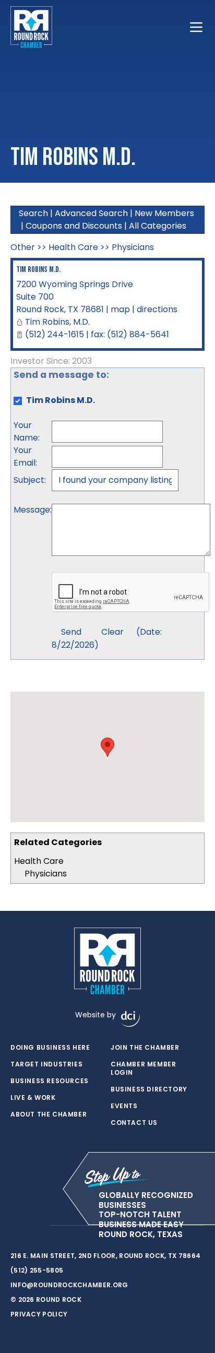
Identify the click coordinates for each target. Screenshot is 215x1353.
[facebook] (15, 1225)
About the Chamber (48, 1114)
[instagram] (36, 1225)
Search (33, 213)
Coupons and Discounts (74, 226)
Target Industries (46, 1064)
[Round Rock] (31, 27)
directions (157, 309)
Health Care (39, 861)
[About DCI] (130, 1019)
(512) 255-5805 (36, 1270)
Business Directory (149, 1089)
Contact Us (134, 1123)
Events (124, 1106)
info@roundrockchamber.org (69, 1284)
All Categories (157, 226)
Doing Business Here (50, 1047)
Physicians (46, 874)
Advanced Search (91, 213)
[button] (107, 747)
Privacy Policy (38, 1314)
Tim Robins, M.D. (57, 322)
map (120, 309)
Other (22, 247)
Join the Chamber (145, 1047)
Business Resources (49, 1081)
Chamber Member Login (143, 1068)
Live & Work (33, 1098)
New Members (164, 213)
